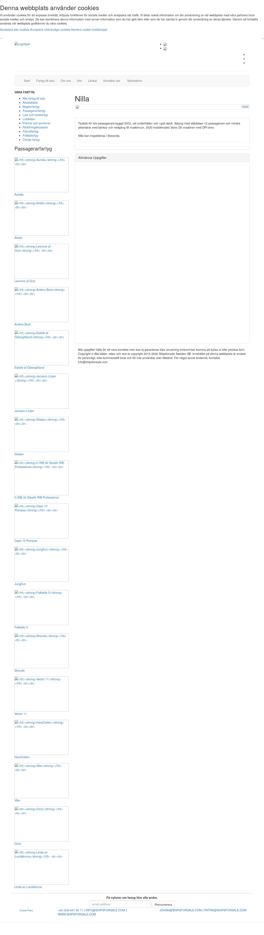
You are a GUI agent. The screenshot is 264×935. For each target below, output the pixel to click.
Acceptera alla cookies (15, 29)
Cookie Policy (26, 910)
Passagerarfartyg (34, 111)
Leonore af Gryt (24, 281)
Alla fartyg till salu (34, 98)
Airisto (18, 238)
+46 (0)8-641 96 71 (70, 910)
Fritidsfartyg (30, 135)
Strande (19, 670)
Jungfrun (20, 584)
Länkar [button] (92, 81)
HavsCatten (22, 757)
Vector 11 (20, 714)
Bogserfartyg (31, 106)
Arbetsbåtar (30, 102)
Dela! (245, 106)
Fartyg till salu (47, 80)
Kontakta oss (113, 80)
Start (28, 80)
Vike (17, 800)
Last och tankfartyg (35, 115)
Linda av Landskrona (28, 887)
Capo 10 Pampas (25, 540)
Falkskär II (21, 627)
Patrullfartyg (30, 131)
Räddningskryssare (35, 127)
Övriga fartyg (31, 139)
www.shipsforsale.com (77, 914)
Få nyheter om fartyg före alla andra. (132, 897)
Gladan (19, 454)
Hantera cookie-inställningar (89, 29)
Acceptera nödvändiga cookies (50, 29)
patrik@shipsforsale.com (225, 910)
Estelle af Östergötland (29, 367)
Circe (17, 843)
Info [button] (79, 81)
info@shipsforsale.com (105, 910)
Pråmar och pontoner (37, 123)
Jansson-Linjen (24, 411)
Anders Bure (22, 324)
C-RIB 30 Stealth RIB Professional (36, 497)
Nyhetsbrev (135, 80)
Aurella (19, 194)
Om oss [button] (66, 81)
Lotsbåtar (29, 119)
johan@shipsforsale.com (181, 910)
